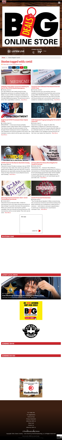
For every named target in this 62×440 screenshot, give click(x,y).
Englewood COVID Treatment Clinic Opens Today (14, 120)
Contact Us (31, 425)
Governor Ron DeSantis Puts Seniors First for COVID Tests (45, 87)
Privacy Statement (31, 419)
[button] (59, 3)
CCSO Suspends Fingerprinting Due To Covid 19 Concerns (46, 120)
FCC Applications (31, 414)
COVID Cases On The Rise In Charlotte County (15, 163)
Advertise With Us (31, 421)
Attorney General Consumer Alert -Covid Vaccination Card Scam (14, 198)
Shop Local (31, 423)
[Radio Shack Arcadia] (31, 388)
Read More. (24, 99)
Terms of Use (31, 417)
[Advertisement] (31, 26)
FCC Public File (31, 412)
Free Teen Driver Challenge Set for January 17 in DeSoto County (23, 295)
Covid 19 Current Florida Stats (41, 198)
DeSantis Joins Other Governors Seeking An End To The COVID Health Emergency (15, 87)
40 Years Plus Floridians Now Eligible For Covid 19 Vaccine (44, 163)
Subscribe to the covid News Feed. (12, 64)
